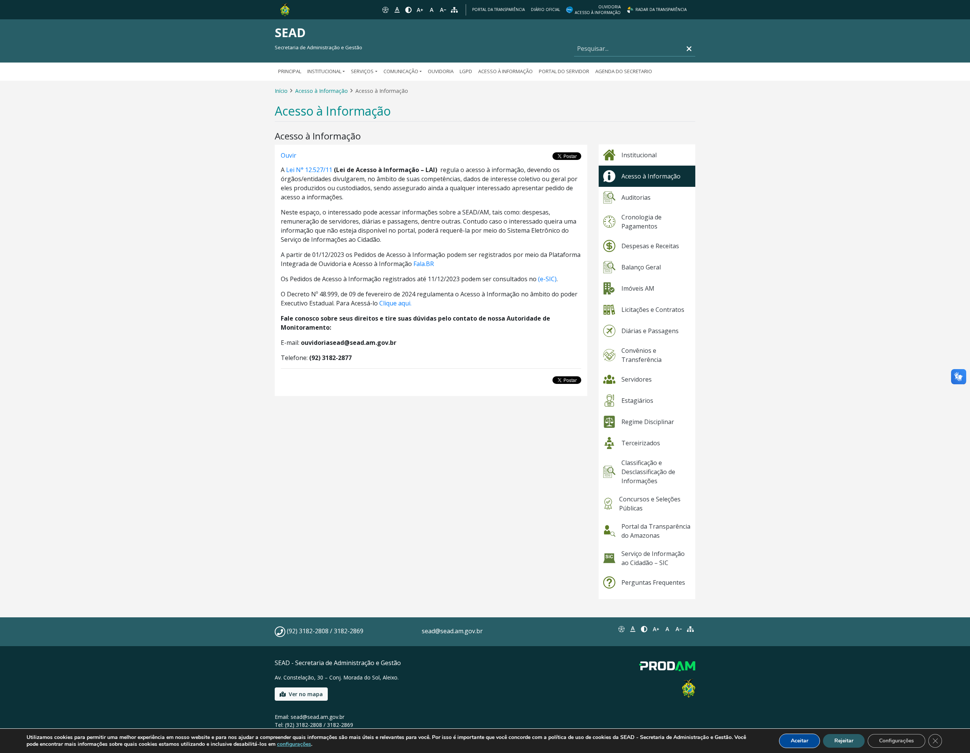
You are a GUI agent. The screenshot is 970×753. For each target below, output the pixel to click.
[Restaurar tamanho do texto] (431, 10)
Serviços (362, 71)
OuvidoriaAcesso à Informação (598, 9)
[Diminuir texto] (443, 10)
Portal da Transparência (498, 9)
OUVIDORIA (441, 71)
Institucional (324, 71)
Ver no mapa (306, 694)
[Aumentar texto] (420, 10)
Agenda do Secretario (623, 71)
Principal (289, 71)
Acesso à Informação (505, 71)
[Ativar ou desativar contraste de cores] (408, 10)
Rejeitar (843, 740)
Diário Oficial (545, 9)
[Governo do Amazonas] (284, 9)
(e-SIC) (547, 279)
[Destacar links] (397, 10)
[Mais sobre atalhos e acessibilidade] (621, 629)
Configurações (896, 740)
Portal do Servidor (564, 71)
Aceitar (799, 740)
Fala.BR (423, 264)
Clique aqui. (395, 303)
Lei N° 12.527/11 (309, 170)
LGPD (466, 71)
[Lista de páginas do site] (690, 629)
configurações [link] (294, 744)
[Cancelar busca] (689, 48)
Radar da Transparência (661, 9)
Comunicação (400, 71)
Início (281, 90)
